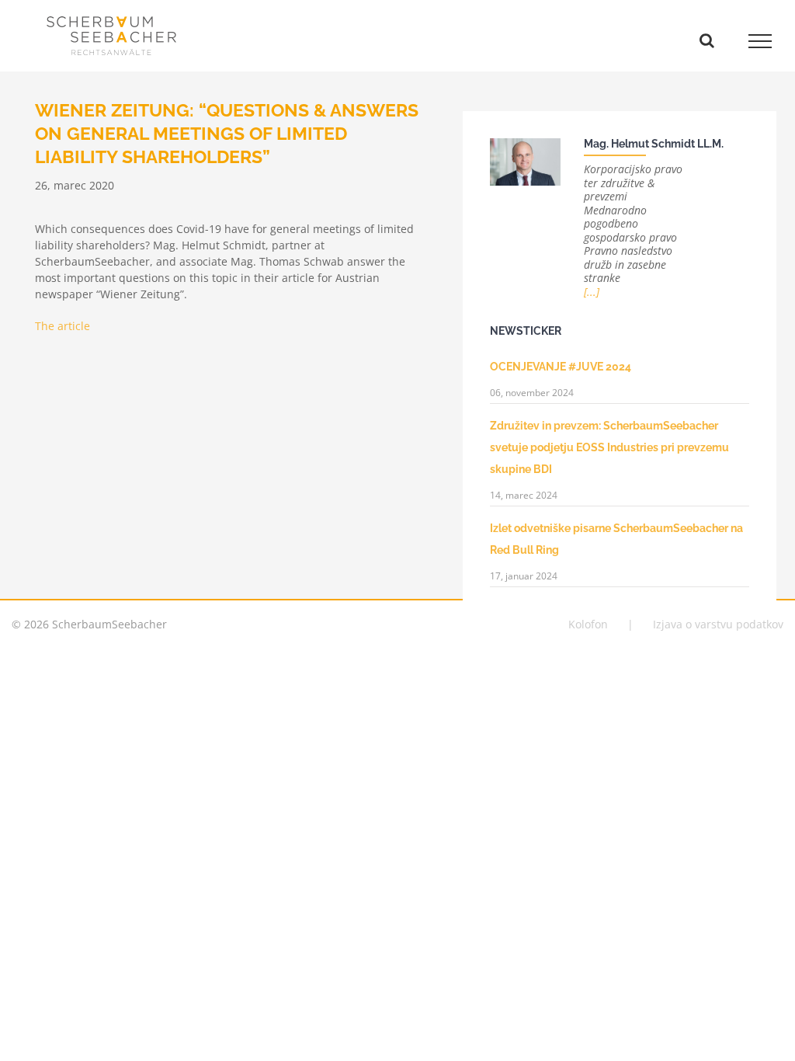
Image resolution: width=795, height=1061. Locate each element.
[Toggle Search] (707, 40)
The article (62, 325)
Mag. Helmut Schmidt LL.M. (654, 143)
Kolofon (588, 624)
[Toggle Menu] (760, 41)
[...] (591, 291)
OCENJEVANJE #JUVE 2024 (560, 366)
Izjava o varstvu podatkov (718, 624)
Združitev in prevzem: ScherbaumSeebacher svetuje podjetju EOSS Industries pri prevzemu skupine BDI (609, 447)
